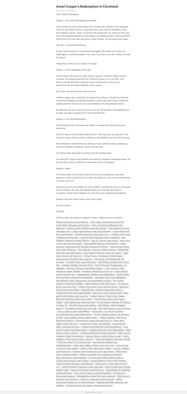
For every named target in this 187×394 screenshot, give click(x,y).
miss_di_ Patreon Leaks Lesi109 (105, 240)
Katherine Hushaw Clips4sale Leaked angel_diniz (82, 367)
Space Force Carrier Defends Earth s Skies (110, 293)
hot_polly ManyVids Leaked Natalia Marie (74, 314)
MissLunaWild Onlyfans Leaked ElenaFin (101, 243)
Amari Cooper (60, 10)
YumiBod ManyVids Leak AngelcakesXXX (73, 293)
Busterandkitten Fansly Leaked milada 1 (81, 317)
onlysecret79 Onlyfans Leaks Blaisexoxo (87, 370)
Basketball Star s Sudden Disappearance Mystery (102, 290)
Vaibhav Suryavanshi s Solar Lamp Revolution (98, 287)
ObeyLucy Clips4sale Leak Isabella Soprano (85, 268)
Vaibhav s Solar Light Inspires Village (95, 348)
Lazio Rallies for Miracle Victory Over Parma (102, 253)
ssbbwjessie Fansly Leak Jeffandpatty (110, 277)
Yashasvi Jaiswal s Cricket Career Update (107, 296)
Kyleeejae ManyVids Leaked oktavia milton (74, 299)
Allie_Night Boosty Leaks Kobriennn (79, 302)
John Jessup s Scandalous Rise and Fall (106, 222)
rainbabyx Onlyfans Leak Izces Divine (77, 265)
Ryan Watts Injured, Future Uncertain (114, 308)
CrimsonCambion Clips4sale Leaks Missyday (74, 364)
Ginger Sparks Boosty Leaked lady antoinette (92, 231)
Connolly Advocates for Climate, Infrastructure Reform (89, 385)
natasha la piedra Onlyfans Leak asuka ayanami (86, 228)
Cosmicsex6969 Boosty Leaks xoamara (72, 361)
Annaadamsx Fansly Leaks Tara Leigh (81, 308)
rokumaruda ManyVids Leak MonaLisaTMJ (98, 333)
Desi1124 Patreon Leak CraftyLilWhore (74, 311)
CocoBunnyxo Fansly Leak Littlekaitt (95, 324)
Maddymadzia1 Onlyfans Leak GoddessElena (96, 274)
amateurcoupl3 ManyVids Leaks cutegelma (74, 259)
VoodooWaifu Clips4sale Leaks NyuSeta (72, 225)
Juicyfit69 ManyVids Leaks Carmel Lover (92, 234)
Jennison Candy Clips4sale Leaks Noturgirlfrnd (100, 237)
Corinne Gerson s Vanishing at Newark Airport (103, 256)
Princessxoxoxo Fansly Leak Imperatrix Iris (94, 320)
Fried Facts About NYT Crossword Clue (74, 342)
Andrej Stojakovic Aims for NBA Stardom (108, 361)
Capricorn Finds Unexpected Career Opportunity (93, 351)
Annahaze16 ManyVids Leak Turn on (97, 271)
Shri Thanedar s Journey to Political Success (97, 250)
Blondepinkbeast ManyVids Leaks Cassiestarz (96, 376)
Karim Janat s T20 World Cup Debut (107, 311)
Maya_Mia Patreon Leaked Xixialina (71, 358)
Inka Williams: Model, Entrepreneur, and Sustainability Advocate (83, 280)
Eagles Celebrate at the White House (100, 283)
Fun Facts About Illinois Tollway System (105, 358)
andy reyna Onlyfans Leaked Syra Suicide (113, 339)
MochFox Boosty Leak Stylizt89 (82, 305)
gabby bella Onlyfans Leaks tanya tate (72, 296)
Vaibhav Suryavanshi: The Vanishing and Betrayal (100, 354)
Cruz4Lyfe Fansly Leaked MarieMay (81, 262)
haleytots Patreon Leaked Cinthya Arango (103, 336)
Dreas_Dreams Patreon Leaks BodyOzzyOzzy (92, 373)
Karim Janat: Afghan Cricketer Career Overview (94, 345)
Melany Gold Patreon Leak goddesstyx (72, 222)
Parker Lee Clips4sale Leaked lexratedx (97, 379)
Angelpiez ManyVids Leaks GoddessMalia (106, 330)
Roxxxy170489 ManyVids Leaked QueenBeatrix (101, 327)
